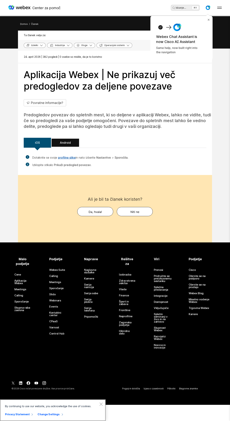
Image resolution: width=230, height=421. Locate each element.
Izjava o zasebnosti (154, 388)
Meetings (20, 289)
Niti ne (134, 212)
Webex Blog (196, 293)
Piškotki (171, 388)
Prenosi (158, 270)
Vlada (122, 289)
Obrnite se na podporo (197, 277)
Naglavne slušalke (90, 271)
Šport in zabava (124, 302)
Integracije (160, 296)
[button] (208, 7)
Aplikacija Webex (20, 282)
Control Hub (56, 333)
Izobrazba (125, 274)
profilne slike (67, 157)
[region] (53, 410)
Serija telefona (89, 309)
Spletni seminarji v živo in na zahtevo (161, 318)
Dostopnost (161, 302)
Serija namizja (89, 285)
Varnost (54, 327)
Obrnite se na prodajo (197, 285)
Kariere (193, 314)
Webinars (55, 300)
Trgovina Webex (199, 308)
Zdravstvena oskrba (127, 282)
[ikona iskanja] (173, 8)
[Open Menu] (219, 7)
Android (65, 142)
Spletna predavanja (161, 288)
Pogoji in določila (131, 388)
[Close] (101, 404)
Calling (18, 295)
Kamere (89, 278)
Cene (17, 274)
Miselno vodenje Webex (199, 300)
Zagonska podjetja (125, 323)
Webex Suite (57, 270)
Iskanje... (181, 7)
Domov (24, 24)
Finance (124, 295)
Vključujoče (161, 308)
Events (53, 306)
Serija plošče (88, 300)
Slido (52, 294)
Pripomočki (91, 316)
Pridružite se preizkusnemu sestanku (162, 278)
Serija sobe (91, 293)
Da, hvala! (95, 212)
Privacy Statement (17, 414)
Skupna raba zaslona (22, 308)
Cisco (192, 270)
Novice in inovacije (159, 346)
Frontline (124, 310)
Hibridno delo (124, 332)
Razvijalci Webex (160, 337)
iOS (37, 142)
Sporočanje (21, 301)
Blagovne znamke (188, 388)
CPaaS (53, 321)
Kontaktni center (55, 314)
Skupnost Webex (160, 329)
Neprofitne (125, 316)
